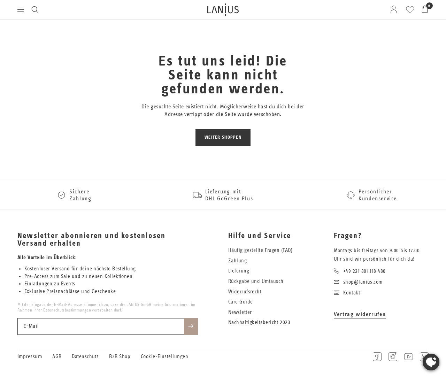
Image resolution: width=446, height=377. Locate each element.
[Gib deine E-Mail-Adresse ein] (191, 326)
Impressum (29, 356)
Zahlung (237, 260)
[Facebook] (377, 356)
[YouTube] (408, 356)
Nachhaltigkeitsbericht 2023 (259, 322)
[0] (423, 9)
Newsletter (240, 312)
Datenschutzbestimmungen (67, 310)
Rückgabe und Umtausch (255, 281)
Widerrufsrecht (244, 291)
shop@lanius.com (363, 282)
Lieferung (238, 271)
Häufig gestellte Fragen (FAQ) (260, 250)
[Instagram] (393, 356)
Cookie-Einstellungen (164, 356)
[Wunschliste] (410, 10)
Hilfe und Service (259, 236)
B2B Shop (119, 356)
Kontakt (351, 292)
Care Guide (240, 302)
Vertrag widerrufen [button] (360, 314)
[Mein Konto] (395, 9)
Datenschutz (85, 356)
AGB (56, 356)
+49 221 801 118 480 (364, 271)
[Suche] (35, 9)
